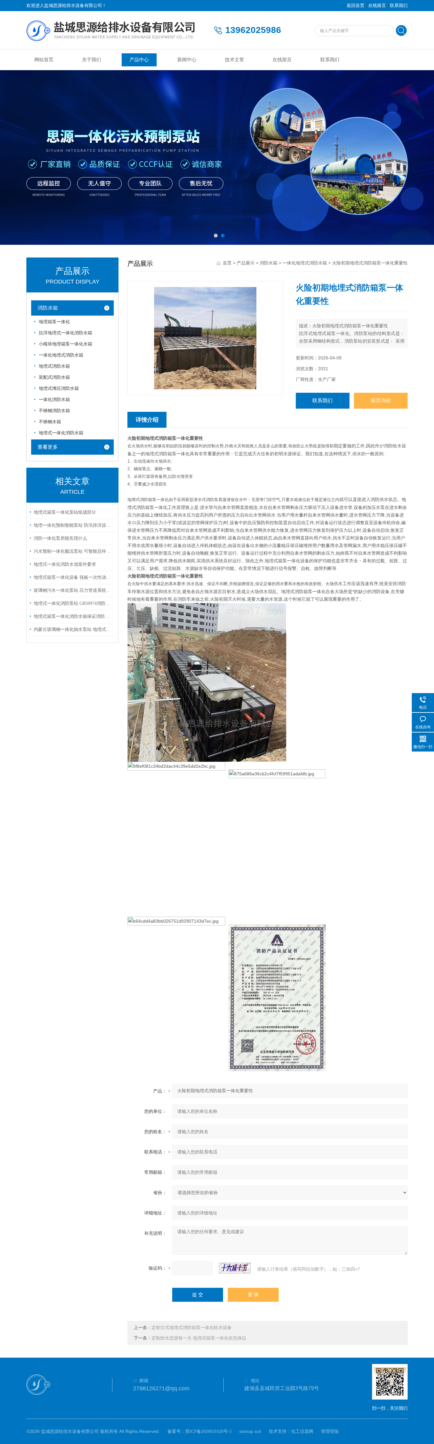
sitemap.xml (250, 1431)
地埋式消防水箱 (54, 366)
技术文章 (234, 59)
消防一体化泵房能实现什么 (60, 538)
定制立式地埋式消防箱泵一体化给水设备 (192, 1327)
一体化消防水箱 (54, 399)
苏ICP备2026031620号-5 (208, 1431)
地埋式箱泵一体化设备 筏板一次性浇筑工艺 (73, 577)
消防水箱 (47, 308)
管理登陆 (330, 1431)
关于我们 (91, 59)
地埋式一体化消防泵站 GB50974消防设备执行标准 (73, 603)
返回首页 (355, 5)
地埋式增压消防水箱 (59, 388)
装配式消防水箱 (54, 377)
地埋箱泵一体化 (54, 321)
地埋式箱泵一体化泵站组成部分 (65, 512)
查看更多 (47, 447)
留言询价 (381, 400)
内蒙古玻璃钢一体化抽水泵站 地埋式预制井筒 (73, 629)
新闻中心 (186, 59)
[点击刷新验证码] (235, 1268)
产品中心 (139, 59)
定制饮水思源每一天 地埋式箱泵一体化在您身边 (199, 1338)
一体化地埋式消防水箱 (61, 355)
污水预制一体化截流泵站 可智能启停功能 (73, 551)
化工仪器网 (302, 1431)
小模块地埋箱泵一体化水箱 (65, 344)
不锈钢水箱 (50, 421)
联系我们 (399, 5)
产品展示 (245, 263)
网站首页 (43, 59)
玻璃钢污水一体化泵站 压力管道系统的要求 (73, 590)
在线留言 (377, 5)
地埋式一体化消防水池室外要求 (65, 564)
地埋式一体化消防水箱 (61, 433)
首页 (227, 263)
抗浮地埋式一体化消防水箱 (65, 333)
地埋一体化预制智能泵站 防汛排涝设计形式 (73, 525)
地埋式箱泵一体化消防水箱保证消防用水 (73, 616)
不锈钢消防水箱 (54, 410)
